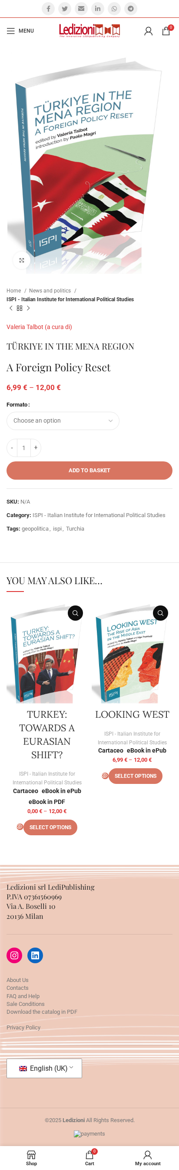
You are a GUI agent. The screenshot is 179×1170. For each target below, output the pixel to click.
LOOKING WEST (132, 714)
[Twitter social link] (64, 8)
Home (14, 291)
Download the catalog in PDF (42, 1012)
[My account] (148, 31)
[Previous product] (11, 308)
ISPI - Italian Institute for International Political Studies (70, 299)
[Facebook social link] (48, 8)
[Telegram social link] (130, 8)
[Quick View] (20, 827)
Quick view (75, 613)
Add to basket (89, 470)
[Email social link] (81, 8)
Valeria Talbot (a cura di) (39, 326)
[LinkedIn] (35, 955)
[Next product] (28, 308)
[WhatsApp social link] (114, 8)
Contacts (18, 988)
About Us (18, 980)
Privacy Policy (23, 1027)
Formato (17, 404)
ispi (57, 528)
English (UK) (48, 1068)
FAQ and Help (23, 996)
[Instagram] (14, 955)
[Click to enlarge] (21, 260)
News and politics (50, 291)
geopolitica (35, 528)
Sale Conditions (26, 1004)
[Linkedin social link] (97, 8)
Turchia (75, 528)
